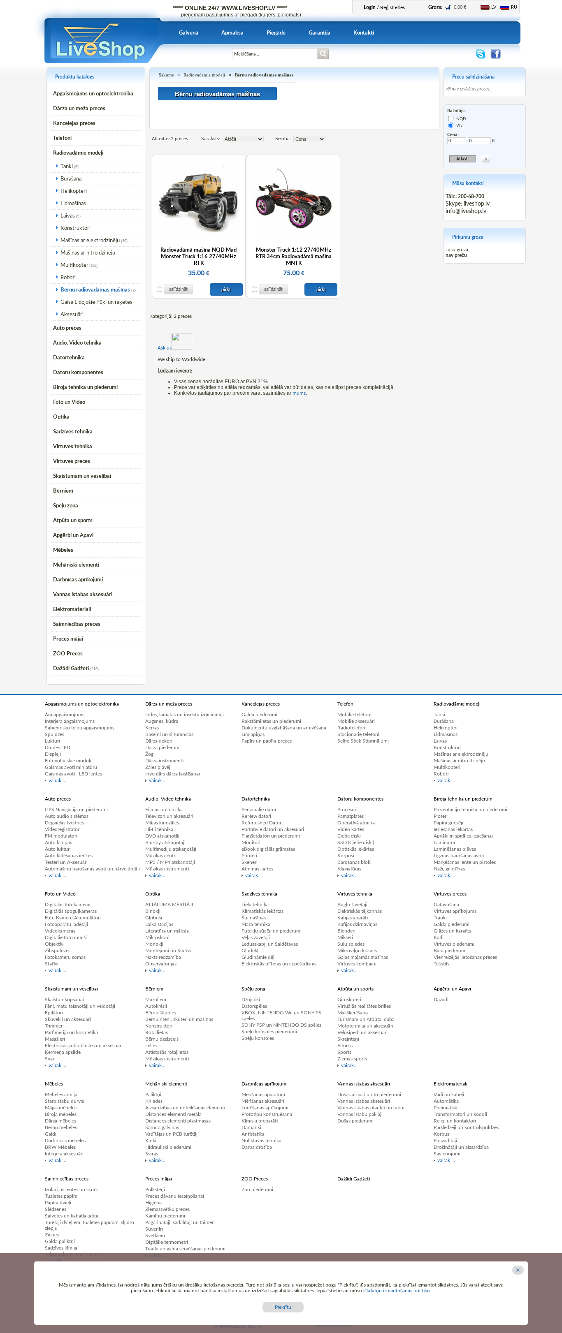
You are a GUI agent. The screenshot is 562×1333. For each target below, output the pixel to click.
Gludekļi (251, 950)
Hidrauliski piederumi (168, 1147)
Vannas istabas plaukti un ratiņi (370, 1107)
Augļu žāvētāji (352, 904)
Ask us (165, 347)
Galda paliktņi (60, 1241)
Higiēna (153, 1202)
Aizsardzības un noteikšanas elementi (185, 1107)
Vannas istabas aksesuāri (82, 594)
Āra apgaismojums (64, 714)
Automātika (446, 1101)
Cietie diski (349, 835)
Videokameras (60, 930)
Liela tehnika (255, 904)
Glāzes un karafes (452, 930)
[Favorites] (210, 58)
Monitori (251, 842)
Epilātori (54, 1012)
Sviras (151, 1153)
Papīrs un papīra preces (267, 740)
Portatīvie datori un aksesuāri (273, 829)
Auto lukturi (58, 849)
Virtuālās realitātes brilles (364, 1006)
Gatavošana (446, 904)
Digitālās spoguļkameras (71, 911)
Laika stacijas (159, 924)
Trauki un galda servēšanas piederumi (185, 1248)
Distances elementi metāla (173, 1114)
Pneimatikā (445, 1107)
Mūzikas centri (160, 855)
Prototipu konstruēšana (267, 1114)
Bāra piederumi (450, 950)
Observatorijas (160, 963)
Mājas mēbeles (61, 1107)
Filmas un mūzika (164, 809)
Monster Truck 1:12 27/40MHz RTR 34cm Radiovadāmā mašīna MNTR (293, 257)
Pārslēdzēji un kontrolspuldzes (466, 1127)
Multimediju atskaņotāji (170, 849)
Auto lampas (58, 842)
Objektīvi (55, 944)
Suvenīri (154, 1229)
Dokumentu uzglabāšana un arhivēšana (284, 727)
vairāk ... (57, 780)
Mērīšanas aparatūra (263, 1094)
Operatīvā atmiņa (356, 822)
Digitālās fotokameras (68, 904)
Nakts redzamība (163, 957)
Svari (50, 1058)
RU (514, 7)
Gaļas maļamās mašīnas (362, 957)
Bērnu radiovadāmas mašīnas (95, 290)
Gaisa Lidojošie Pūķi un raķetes (96, 302)
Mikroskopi (157, 937)
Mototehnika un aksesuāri (365, 1025)
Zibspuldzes (57, 950)
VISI (460, 125)
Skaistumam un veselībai (82, 476)
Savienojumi (447, 1153)
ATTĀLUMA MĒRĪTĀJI (169, 904)
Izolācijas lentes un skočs (71, 1189)
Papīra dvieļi (58, 1202)
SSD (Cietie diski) (355, 842)
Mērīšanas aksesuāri (263, 1101)
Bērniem (63, 491)
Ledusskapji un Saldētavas (270, 944)
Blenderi (346, 930)
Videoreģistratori (63, 829)
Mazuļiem (155, 999)
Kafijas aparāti (352, 917)
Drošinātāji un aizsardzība (461, 1147)
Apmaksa (232, 33)
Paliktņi (153, 1094)
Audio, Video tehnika (77, 343)
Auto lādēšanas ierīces (69, 855)
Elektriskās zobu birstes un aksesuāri (84, 1045)
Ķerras (152, 727)
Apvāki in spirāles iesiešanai (463, 835)
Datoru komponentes (78, 372)
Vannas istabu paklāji (360, 1114)
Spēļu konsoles (258, 1038)
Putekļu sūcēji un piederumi (272, 930)
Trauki (440, 917)
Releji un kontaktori (455, 1120)
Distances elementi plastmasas (178, 1120)
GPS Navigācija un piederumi (76, 809)
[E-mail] (195, 58)
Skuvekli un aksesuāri (68, 1019)
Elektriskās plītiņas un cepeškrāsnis (279, 963)
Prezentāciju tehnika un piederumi (470, 809)
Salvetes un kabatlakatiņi (71, 1215)
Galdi (50, 1134)
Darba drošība (257, 1147)
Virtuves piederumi (454, 944)
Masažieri (55, 1039)
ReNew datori (256, 816)
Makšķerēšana (352, 1012)
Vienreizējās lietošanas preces (465, 957)
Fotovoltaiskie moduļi (68, 760)
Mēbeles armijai (62, 1094)
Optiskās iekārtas (355, 849)
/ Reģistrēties (384, 7)
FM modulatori (61, 835)
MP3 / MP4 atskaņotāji (170, 862)
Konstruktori (75, 228)
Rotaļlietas (156, 1032)
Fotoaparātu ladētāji (66, 924)
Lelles (151, 1045)
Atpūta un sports (73, 520)
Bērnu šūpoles (160, 1012)
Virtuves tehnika (72, 446)
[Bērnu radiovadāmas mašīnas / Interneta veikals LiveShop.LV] (101, 61)
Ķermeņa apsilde (63, 1052)
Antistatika (253, 1134)
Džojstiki (251, 999)
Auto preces (67, 328)
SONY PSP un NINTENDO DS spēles (281, 1025)
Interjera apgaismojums (70, 721)
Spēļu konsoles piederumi (269, 1031)
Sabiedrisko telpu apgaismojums (79, 727)
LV (493, 7)
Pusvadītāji (445, 1140)
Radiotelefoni (352, 727)
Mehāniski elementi (76, 565)
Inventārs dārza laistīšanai (172, 773)
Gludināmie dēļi (259, 957)
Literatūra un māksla (167, 930)
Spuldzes (54, 734)
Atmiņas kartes (257, 868)
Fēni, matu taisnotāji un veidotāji (80, 1006)
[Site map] (225, 58)
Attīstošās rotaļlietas (166, 1052)
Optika (61, 417)
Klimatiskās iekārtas (262, 911)
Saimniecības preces (76, 624)
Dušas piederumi (355, 1120)
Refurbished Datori (262, 822)
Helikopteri (73, 191)
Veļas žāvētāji (256, 937)
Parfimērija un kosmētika (71, 1032)
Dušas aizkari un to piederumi (369, 1094)
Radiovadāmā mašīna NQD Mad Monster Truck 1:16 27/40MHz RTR (198, 257)
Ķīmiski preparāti (260, 1120)
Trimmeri (54, 1025)
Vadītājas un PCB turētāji (172, 1134)
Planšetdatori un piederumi (271, 835)
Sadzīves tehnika (73, 432)
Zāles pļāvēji (158, 767)
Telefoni (62, 138)
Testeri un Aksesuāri (66, 862)
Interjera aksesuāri (64, 1153)
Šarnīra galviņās (162, 1127)
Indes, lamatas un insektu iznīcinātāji (184, 714)
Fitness (345, 1045)
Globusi (153, 917)
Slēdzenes (55, 1209)
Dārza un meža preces (79, 108)
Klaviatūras (349, 868)
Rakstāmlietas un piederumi (271, 721)
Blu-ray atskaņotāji (165, 842)
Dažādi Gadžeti (71, 668)
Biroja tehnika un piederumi (85, 387)
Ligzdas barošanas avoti (459, 855)
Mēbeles (63, 550)
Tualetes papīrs (61, 1196)
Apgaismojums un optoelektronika (93, 94)
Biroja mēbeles (61, 1114)
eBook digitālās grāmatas (268, 849)
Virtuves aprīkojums (455, 911)
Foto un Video (69, 402)
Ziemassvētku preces (167, 1209)
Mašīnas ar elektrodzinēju (90, 240)
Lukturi (52, 740)
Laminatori (445, 842)
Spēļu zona (65, 506)
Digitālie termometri (166, 1242)
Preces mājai (68, 639)
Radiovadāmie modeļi (78, 153)
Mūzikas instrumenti (167, 868)
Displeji (53, 754)
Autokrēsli (156, 1006)
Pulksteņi (155, 1189)
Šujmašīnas (254, 917)
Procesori (347, 809)
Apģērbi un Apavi (73, 535)
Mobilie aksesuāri (356, 721)
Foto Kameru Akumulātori (73, 917)
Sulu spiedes (351, 944)
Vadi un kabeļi (449, 1094)
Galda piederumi (259, 714)
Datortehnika (69, 358)
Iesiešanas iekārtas (453, 829)
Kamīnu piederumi (165, 1215)
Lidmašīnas (73, 203)
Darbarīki (251, 1127)
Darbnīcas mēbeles (65, 1140)
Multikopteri (75, 265)
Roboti (68, 277)
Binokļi (152, 911)
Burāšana (70, 179)
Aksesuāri (72, 314)
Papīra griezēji (448, 822)
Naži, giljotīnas (449, 868)
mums (299, 393)
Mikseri (345, 937)
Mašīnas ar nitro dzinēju (87, 253)
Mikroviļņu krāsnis (357, 950)
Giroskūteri (349, 999)
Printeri (249, 855)
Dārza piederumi (163, 747)
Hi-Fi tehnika (159, 829)
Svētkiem (155, 1235)
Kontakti (363, 33)
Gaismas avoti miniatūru (71, 767)
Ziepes (52, 1234)
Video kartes (350, 829)
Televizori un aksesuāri (169, 816)
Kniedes (154, 1101)
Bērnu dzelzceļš (162, 1039)
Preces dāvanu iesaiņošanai (174, 1196)
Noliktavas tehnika (261, 1140)
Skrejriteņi (348, 1039)
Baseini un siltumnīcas (169, 734)
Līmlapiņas (253, 734)
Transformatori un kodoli (460, 1114)
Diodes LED (57, 747)
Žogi (150, 754)
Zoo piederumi (257, 1189)
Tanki (66, 166)
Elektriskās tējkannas (359, 911)
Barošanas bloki (354, 862)
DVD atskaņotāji (163, 835)
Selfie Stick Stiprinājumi (363, 740)
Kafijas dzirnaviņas (357, 924)
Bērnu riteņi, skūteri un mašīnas (179, 1019)
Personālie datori (260, 809)
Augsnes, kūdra (161, 721)
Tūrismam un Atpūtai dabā (366, 1019)
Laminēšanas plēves (455, 849)
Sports (344, 1052)
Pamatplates (350, 816)
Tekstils (441, 963)
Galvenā (188, 33)
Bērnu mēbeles (61, 1127)
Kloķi (150, 1140)
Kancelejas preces (74, 123)
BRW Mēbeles (60, 1147)
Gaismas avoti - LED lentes (73, 773)
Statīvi (51, 963)
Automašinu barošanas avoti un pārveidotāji (92, 868)
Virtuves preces (71, 461)
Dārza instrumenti (164, 760)
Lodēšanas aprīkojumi (265, 1107)
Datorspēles (254, 1006)
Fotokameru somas (65, 957)
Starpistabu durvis (64, 1101)
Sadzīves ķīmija (61, 1247)
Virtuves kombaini (356, 963)
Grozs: (435, 7)
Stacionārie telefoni (358, 734)
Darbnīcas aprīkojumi (78, 580)
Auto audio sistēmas (66, 816)
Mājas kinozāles (162, 822)
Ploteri (441, 816)
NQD (461, 119)
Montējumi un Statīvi (168, 950)
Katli (439, 937)
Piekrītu (283, 1307)
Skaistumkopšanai (64, 999)
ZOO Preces (68, 654)
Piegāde (276, 33)
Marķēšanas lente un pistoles (465, 862)
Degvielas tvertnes (64, 822)
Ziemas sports (352, 1058)
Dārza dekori (158, 740)
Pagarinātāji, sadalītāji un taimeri (180, 1222)
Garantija (319, 33)
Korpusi (345, 855)
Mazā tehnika (256, 924)
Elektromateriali (72, 609)
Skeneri (250, 862)
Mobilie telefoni (354, 714)
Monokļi (154, 944)
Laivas (67, 216)
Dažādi (441, 999)
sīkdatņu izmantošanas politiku (396, 1290)
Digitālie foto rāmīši (66, 937)
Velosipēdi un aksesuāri (362, 1032)
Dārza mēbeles (60, 1120)
